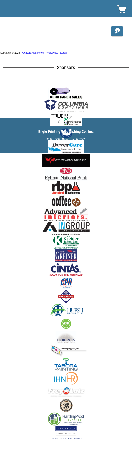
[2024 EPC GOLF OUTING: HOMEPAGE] (66, 4)
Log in (63, 52)
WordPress (52, 52)
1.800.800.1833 (70, 143)
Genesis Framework (33, 52)
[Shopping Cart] (122, 13)
